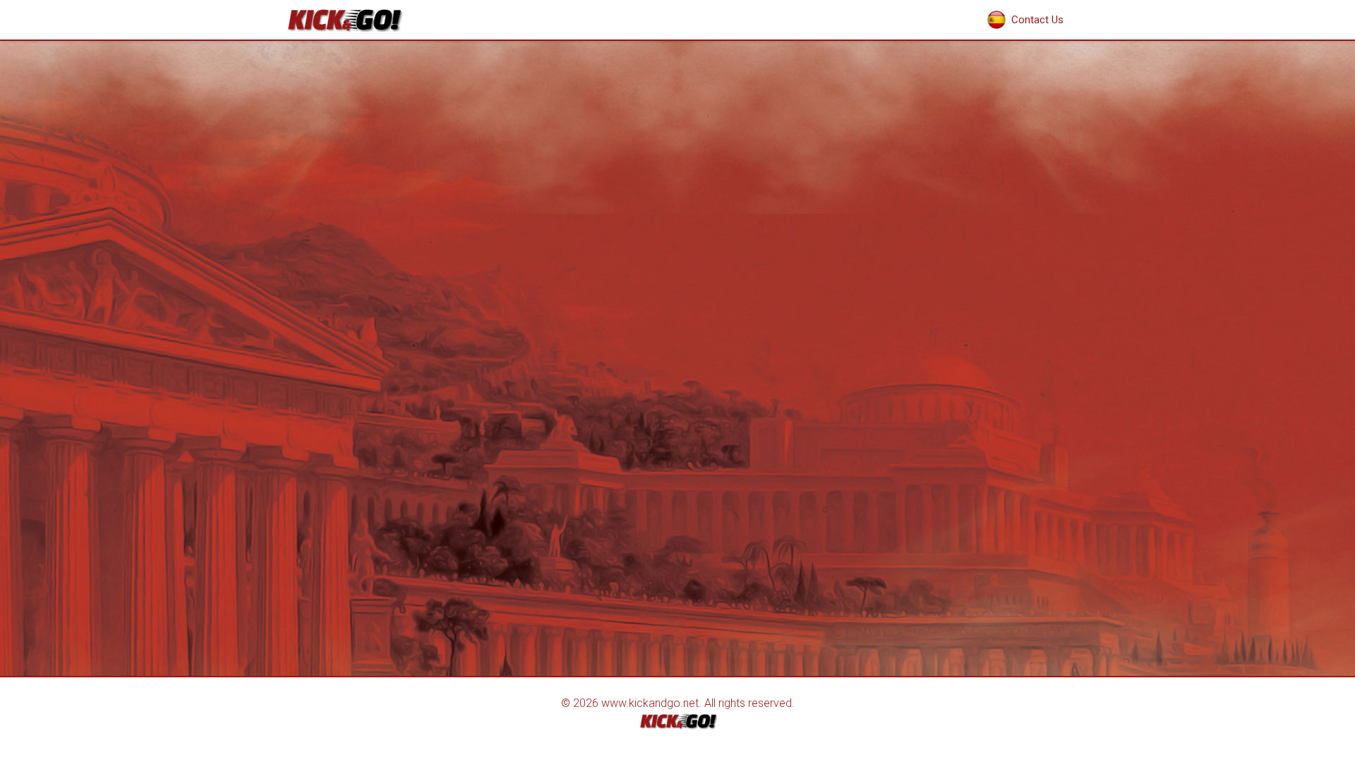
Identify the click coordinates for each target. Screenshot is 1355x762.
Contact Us (1037, 19)
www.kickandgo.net (650, 703)
